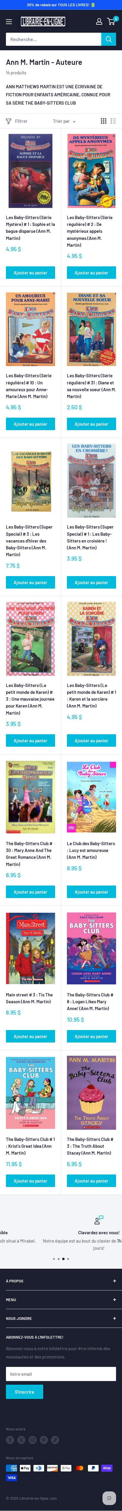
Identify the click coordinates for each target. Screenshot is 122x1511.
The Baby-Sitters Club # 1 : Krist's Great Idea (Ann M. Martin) (30, 1146)
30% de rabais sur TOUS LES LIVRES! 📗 (61, 4)
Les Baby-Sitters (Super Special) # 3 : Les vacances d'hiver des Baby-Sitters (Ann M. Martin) (29, 540)
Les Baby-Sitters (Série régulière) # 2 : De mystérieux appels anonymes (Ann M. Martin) (90, 231)
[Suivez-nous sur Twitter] (21, 1440)
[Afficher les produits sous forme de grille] (103, 121)
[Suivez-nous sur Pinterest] (44, 1440)
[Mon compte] (99, 21)
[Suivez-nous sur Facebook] (10, 1440)
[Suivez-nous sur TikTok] (55, 1440)
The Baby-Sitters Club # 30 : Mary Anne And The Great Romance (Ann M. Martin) (29, 854)
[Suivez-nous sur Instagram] (32, 1440)
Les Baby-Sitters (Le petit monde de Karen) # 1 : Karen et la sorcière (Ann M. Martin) (91, 696)
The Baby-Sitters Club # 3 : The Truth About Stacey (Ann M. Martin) (90, 1146)
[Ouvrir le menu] (9, 21)
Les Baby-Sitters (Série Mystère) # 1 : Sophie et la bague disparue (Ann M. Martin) (30, 228)
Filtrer (21, 121)
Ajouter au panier (30, 272)
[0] (111, 21)
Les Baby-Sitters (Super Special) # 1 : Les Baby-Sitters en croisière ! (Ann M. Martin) (90, 537)
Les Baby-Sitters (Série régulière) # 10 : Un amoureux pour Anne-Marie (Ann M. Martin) (29, 386)
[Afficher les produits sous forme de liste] (113, 121)
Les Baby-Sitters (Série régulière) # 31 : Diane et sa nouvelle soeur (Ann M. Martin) (91, 386)
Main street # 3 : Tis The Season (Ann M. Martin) (29, 998)
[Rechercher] (108, 39)
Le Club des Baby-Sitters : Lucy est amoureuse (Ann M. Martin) (91, 850)
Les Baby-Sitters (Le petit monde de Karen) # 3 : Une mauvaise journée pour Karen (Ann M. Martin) (30, 699)
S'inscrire (24, 1391)
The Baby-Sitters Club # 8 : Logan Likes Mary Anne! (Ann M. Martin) (90, 1001)
